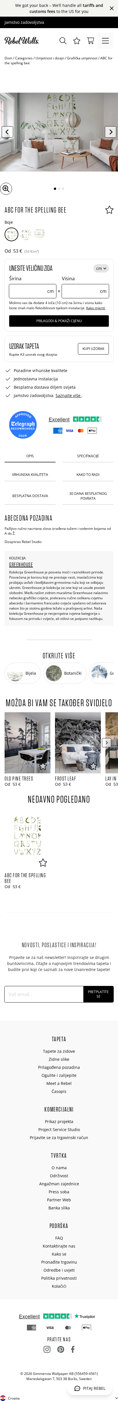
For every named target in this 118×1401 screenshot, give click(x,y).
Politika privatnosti (59, 1278)
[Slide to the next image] (110, 132)
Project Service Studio (59, 1129)
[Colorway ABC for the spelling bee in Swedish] (25, 234)
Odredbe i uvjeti (59, 1270)
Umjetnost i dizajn (50, 58)
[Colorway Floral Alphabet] (39, 234)
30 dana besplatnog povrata (88, 496)
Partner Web (59, 1199)
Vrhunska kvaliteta (30, 474)
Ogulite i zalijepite (59, 1075)
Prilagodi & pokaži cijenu (59, 320)
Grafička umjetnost (82, 58)
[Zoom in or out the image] (6, 189)
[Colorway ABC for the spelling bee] (11, 234)
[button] (77, 41)
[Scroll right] (106, 742)
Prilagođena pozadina (59, 1067)
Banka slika (59, 1208)
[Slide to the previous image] (7, 132)
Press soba (59, 1191)
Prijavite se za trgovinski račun (59, 1137)
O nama (59, 1167)
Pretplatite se (98, 994)
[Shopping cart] (90, 41)
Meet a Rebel (59, 1083)
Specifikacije (88, 456)
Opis (30, 456)
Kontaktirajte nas (59, 1246)
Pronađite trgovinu (59, 1262)
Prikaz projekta (59, 1121)
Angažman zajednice (59, 1183)
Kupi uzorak (93, 348)
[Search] (63, 41)
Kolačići (59, 1286)
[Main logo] (23, 41)
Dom (8, 58)
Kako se (59, 1254)
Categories (24, 58)
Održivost (59, 1175)
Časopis (59, 1091)
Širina (31, 284)
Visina (84, 284)
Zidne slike (59, 1059)
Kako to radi (87, 474)
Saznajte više (69, 395)
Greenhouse (21, 564)
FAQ (59, 1238)
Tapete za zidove (59, 1051)
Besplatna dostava (30, 495)
